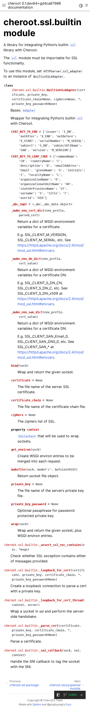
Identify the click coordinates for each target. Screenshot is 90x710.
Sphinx (37, 704)
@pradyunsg (55, 704)
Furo (68, 704)
